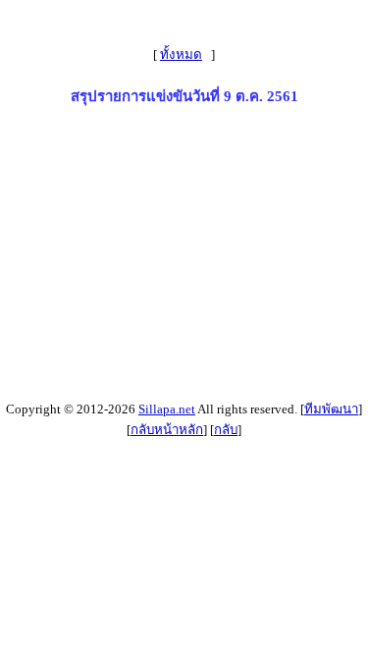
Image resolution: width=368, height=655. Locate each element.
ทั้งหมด (181, 54)
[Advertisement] (184, 257)
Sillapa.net (166, 409)
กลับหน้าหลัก (167, 429)
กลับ (225, 429)
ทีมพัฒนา (331, 409)
